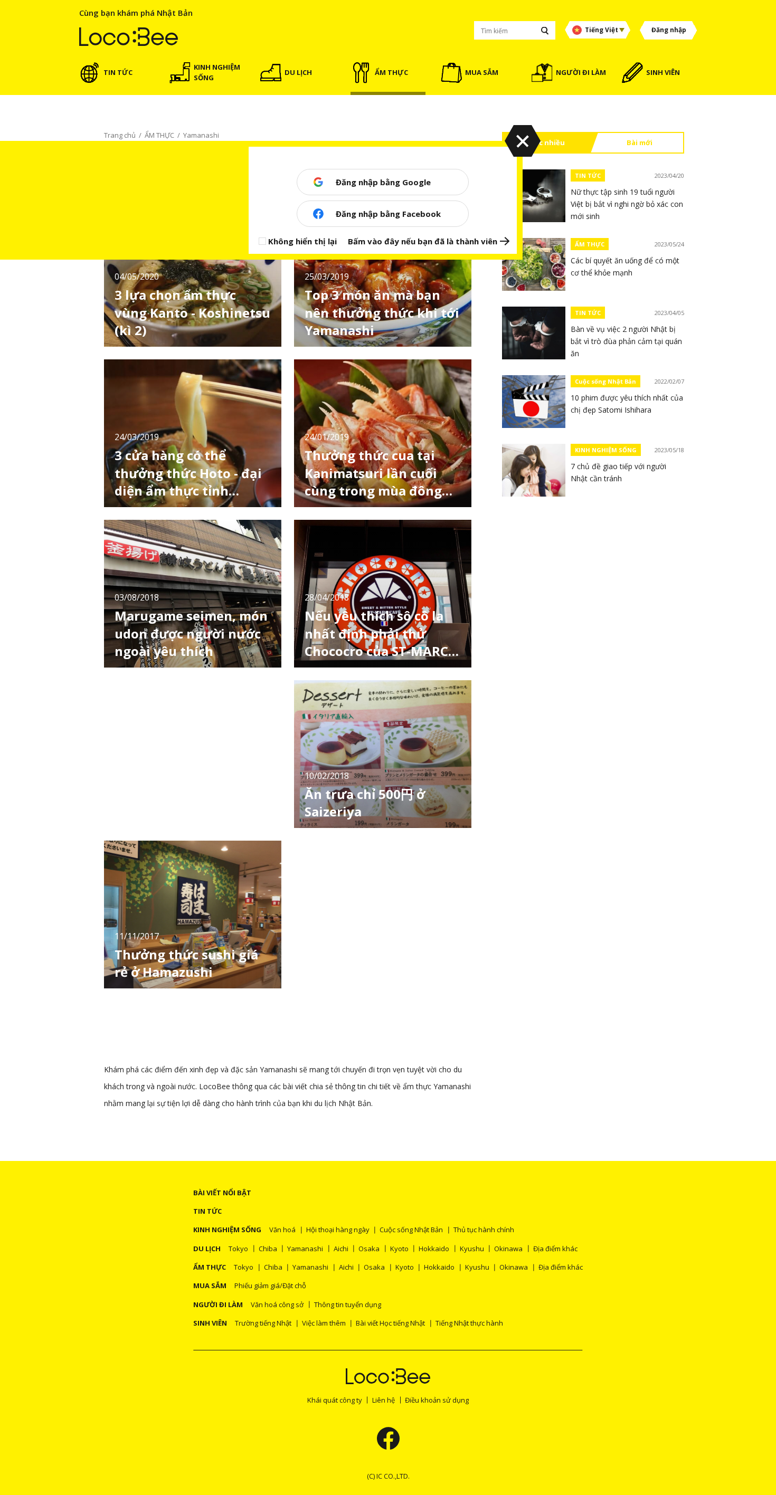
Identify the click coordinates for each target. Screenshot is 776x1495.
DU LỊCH (207, 1248)
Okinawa (508, 1248)
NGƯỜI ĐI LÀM (218, 1304)
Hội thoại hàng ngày (338, 1229)
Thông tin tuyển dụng (347, 1304)
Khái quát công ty (334, 1400)
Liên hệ (383, 1400)
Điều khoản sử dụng (437, 1400)
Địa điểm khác (555, 1248)
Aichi (341, 1248)
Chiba (268, 1248)
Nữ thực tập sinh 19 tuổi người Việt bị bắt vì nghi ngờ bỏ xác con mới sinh (627, 204)
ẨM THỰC (589, 244)
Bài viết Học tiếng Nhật (390, 1323)
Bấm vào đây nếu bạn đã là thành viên (422, 241)
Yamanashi (305, 1248)
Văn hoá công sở (277, 1304)
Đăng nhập (668, 29)
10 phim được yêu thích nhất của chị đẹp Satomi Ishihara (627, 404)
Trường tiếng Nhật (263, 1323)
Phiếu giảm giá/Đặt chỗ (270, 1285)
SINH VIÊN (210, 1323)
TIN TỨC (588, 175)
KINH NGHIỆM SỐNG (606, 450)
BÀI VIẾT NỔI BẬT (222, 1192)
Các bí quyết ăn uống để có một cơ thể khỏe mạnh (625, 266)
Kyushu (472, 1248)
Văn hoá (282, 1229)
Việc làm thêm (324, 1323)
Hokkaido (434, 1248)
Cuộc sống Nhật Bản (605, 381)
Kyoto (399, 1248)
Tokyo (238, 1248)
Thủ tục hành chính (483, 1229)
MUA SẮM (209, 1285)
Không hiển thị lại (302, 241)
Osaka (369, 1248)
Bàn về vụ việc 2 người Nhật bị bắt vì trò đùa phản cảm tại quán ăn (626, 341)
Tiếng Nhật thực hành (469, 1323)
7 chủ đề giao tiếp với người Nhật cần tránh (618, 472)
